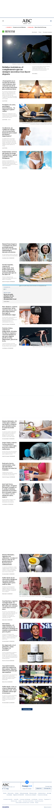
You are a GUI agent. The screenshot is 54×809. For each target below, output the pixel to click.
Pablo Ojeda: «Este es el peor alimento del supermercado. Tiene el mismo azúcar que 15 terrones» (9, 690)
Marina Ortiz (4, 681)
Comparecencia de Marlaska (19, 27)
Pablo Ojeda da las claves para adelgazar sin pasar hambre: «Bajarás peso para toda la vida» (9, 581)
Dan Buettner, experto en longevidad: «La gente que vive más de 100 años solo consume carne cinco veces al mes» (10, 605)
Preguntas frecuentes (39, 800)
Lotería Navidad (34, 799)
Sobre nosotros (11, 793)
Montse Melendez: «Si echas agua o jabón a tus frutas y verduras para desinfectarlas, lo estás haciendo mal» (9, 425)
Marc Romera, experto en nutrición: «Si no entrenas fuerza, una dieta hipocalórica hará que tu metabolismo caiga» (9, 311)
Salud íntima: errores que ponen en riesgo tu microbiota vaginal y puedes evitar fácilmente (9, 155)
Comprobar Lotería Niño (8, 799)
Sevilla (29, 23)
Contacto (17, 793)
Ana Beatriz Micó (5, 258)
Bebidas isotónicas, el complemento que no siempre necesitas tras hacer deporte (16, 70)
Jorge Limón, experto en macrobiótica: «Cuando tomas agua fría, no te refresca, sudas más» (9, 446)
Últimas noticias (14, 800)
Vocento (4, 793)
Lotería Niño (16, 799)
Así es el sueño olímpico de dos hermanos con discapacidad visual (10, 296)
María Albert (4, 593)
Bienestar (10, 31)
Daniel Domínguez (6, 281)
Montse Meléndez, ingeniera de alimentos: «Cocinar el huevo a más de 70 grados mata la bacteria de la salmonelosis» (9, 559)
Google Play (48, 788)
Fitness (40, 32)
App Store (40, 788)
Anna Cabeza (34, 73)
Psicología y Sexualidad (47, 32)
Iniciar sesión (51, 21)
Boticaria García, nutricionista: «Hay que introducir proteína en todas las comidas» (9, 466)
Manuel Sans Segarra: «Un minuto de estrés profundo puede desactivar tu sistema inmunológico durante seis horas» (9, 248)
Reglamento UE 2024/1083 (18, 794)
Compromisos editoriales (42, 794)
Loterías (20, 800)
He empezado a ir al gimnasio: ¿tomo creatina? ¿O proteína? (9, 647)
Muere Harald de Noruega (40, 27)
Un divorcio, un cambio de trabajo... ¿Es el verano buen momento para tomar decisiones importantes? (9, 132)
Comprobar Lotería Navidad (25, 799)
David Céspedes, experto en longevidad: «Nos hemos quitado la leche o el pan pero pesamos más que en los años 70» (9, 269)
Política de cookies (33, 793)
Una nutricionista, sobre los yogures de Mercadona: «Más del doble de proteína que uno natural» (9, 669)
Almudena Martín (5, 438)
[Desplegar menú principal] (3, 21)
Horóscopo (41, 799)
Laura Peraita (4, 100)
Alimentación (34, 32)
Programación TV (47, 799)
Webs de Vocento (47, 807)
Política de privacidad (24, 793)
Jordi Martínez (5, 348)
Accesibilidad (9, 794)
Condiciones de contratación (30, 794)
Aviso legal (49, 793)
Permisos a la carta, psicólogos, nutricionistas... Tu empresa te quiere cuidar (9, 108)
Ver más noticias (27, 709)
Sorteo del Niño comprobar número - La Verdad (25, 802)
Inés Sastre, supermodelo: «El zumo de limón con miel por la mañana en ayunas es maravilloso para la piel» (10, 628)
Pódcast (36, 802)
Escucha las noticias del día (28, 800)
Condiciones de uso (42, 793)
